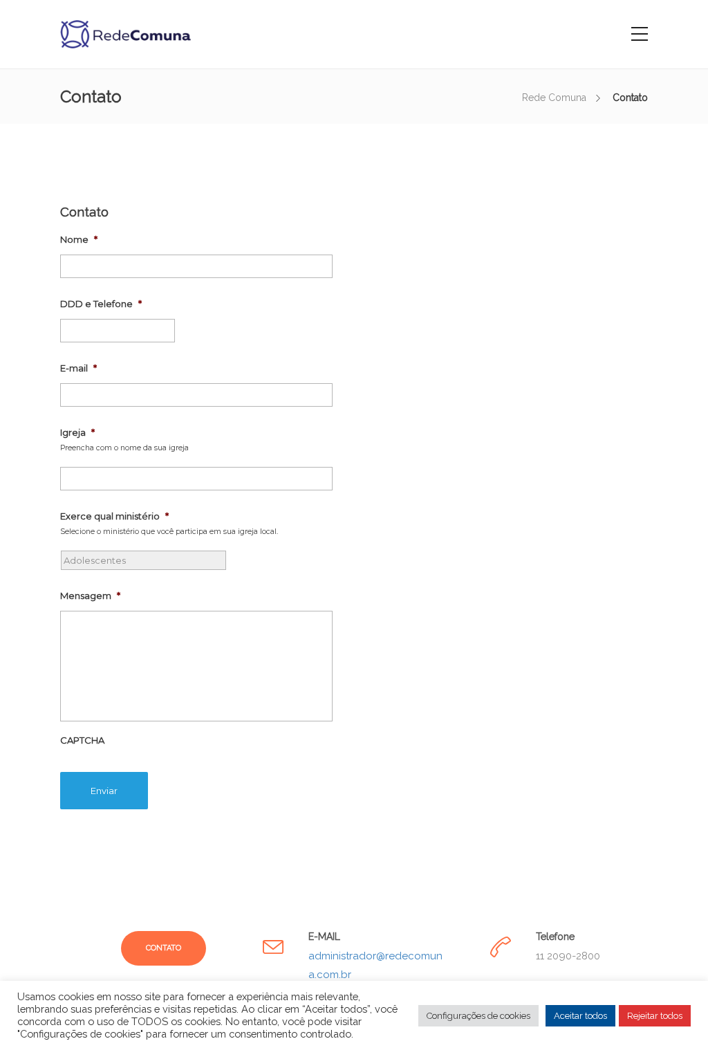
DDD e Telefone (101, 303)
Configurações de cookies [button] (478, 1016)
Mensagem (90, 595)
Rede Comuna (554, 97)
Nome (78, 239)
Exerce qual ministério (114, 516)
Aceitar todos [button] (580, 1016)
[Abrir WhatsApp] (673, 1015)
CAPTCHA (82, 740)
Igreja (77, 432)
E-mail (78, 368)
